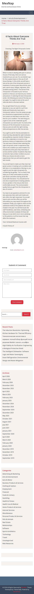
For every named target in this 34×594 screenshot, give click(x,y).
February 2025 (7, 397)
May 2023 (5, 416)
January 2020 (6, 446)
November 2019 (8, 452)
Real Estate (6, 522)
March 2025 (6, 394)
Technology (6, 534)
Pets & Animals (7, 519)
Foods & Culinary (8, 495)
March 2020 (6, 440)
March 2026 (6, 379)
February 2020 (7, 443)
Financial (5, 492)
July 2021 (5, 425)
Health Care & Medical (10, 504)
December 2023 (8, 413)
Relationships (7, 525)
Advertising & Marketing (11, 474)
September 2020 (8, 434)
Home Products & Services (11, 507)
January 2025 (6, 401)
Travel (4, 537)
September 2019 (8, 458)
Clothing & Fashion (9, 486)
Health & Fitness (8, 501)
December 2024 (8, 404)
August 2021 (6, 422)
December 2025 (8, 385)
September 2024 (8, 410)
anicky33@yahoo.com (19, 250)
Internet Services (8, 510)
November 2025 (8, 388)
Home (4, 18)
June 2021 (5, 428)
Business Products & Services (12, 483)
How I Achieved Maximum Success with (15, 222)
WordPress (16, 592)
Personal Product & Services (12, 516)
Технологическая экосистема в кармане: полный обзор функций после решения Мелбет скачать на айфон (17, 339)
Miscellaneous (7, 513)
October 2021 (7, 419)
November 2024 (8, 407)
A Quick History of (8, 226)
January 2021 (6, 431)
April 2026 (6, 376)
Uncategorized (7, 540)
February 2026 (7, 382)
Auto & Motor (7, 480)
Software (5, 528)
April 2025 (6, 391)
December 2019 (8, 449)
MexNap (8, 3)
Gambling (5, 498)
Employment (7, 489)
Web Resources (7, 543)
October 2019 (7, 455)
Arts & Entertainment (17, 18)
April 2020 (6, 437)
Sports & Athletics (8, 531)
